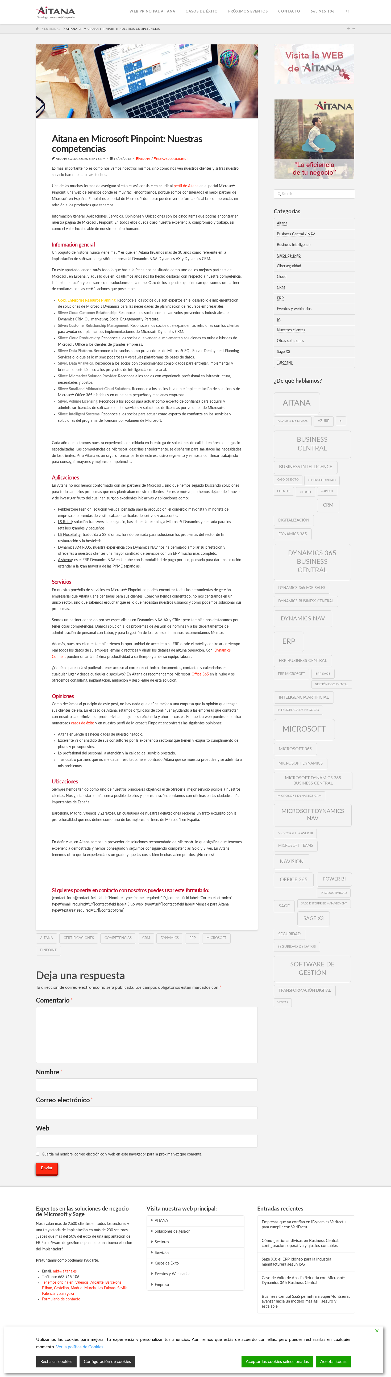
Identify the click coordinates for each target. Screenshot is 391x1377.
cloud (305, 492)
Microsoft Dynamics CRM (299, 795)
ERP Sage (322, 673)
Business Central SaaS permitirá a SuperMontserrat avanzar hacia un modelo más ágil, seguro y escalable (306, 1301)
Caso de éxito (288, 479)
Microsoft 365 (295, 749)
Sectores (162, 1242)
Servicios (162, 1253)
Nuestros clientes (291, 330)
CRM (146, 938)
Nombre (49, 1072)
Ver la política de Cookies (79, 1347)
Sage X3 (283, 352)
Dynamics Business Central (306, 601)
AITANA (161, 1220)
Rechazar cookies (56, 1361)
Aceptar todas (333, 1361)
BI (340, 420)
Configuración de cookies (107, 1361)
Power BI (334, 879)
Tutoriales (285, 362)
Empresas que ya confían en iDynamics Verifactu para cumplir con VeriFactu (304, 1224)
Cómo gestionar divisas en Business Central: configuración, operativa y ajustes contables (300, 1243)
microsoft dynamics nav (312, 814)
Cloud (281, 277)
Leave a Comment (172, 158)
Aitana (144, 158)
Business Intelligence (293, 245)
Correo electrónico (64, 1100)
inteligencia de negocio (298, 709)
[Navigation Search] (347, 12)
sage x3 (313, 918)
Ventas (282, 1002)
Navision (292, 861)
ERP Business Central (303, 660)
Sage (284, 906)
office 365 (293, 879)
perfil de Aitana (186, 186)
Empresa (162, 1285)
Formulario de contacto (61, 1299)
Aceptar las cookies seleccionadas (277, 1361)
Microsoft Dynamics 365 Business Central (313, 781)
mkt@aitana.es (65, 1271)
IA (278, 320)
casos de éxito (82, 723)
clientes (283, 491)
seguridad (289, 934)
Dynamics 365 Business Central (312, 562)
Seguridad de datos (297, 946)
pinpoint (48, 950)
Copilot (327, 491)
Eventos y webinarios (294, 309)
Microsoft (216, 938)
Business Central (312, 444)
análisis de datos (293, 420)
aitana (46, 938)
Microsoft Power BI (295, 833)
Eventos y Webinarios (172, 1274)
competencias (118, 938)
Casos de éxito (289, 255)
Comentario (54, 1001)
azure (323, 421)
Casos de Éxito (167, 1263)
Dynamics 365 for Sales (301, 588)
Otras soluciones (290, 341)
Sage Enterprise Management (324, 903)
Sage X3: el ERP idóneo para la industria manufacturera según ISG (296, 1261)
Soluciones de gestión (172, 1231)
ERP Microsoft (291, 674)
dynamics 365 (292, 534)
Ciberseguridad (289, 266)
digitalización (293, 520)
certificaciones (79, 938)
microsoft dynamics (300, 763)
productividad (334, 892)
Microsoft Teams (295, 846)
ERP (192, 938)
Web (42, 1128)
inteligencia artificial (304, 697)
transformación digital (304, 990)
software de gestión (312, 968)
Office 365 (200, 674)
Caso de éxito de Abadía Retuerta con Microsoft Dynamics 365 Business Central (303, 1280)
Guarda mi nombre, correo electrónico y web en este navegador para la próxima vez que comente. (122, 1154)
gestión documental (331, 684)
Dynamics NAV (303, 618)
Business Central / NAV (296, 234)
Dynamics (170, 938)
